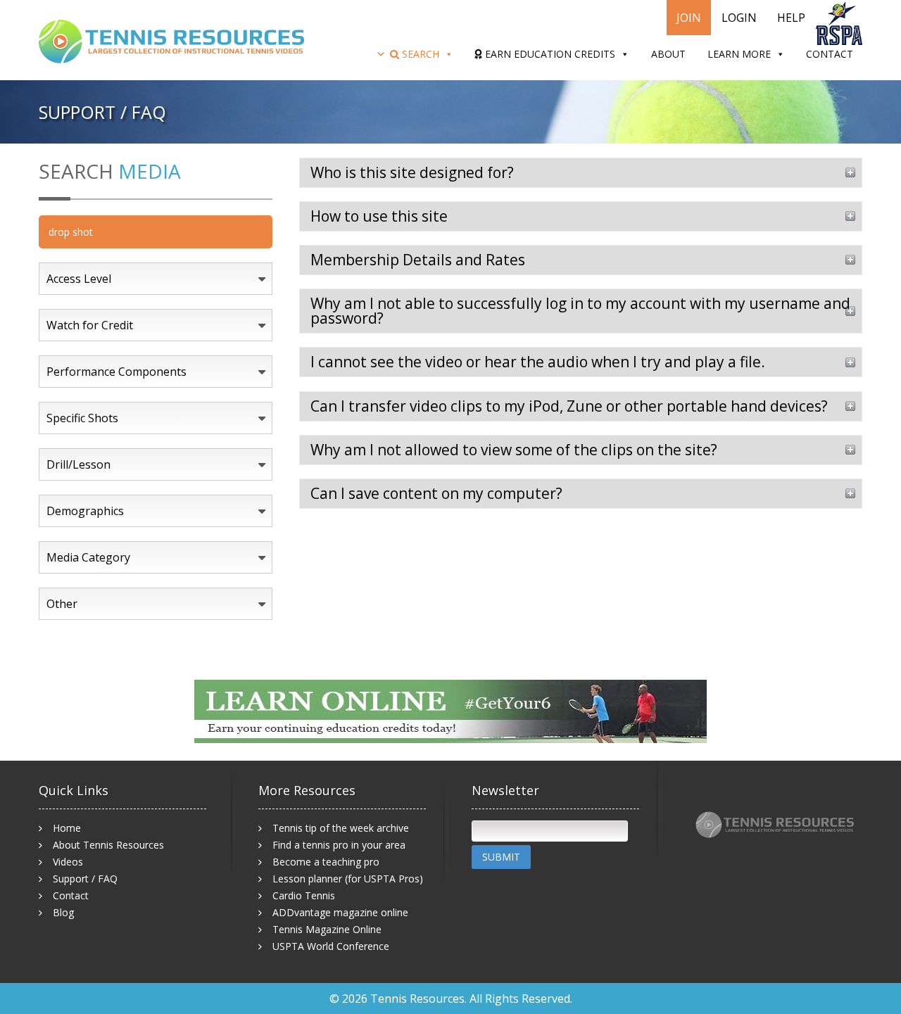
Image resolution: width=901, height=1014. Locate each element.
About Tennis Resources (108, 844)
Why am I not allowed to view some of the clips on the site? (513, 450)
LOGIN (739, 17)
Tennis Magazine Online (327, 929)
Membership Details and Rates (417, 260)
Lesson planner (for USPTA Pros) (347, 878)
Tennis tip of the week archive (340, 828)
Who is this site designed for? (412, 172)
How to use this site (379, 216)
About (668, 54)
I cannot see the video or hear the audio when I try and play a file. (537, 362)
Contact (829, 54)
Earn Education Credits (548, 54)
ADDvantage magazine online (340, 912)
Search (419, 54)
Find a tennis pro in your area (338, 844)
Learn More (739, 54)
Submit (501, 856)
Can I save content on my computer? (436, 493)
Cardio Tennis (303, 895)
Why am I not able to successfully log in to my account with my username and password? (580, 310)
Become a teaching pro (325, 861)
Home (67, 828)
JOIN (688, 17)
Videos (68, 861)
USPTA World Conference (330, 946)
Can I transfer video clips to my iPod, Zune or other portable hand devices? (569, 406)
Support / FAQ (85, 878)
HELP (791, 17)
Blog (63, 912)
